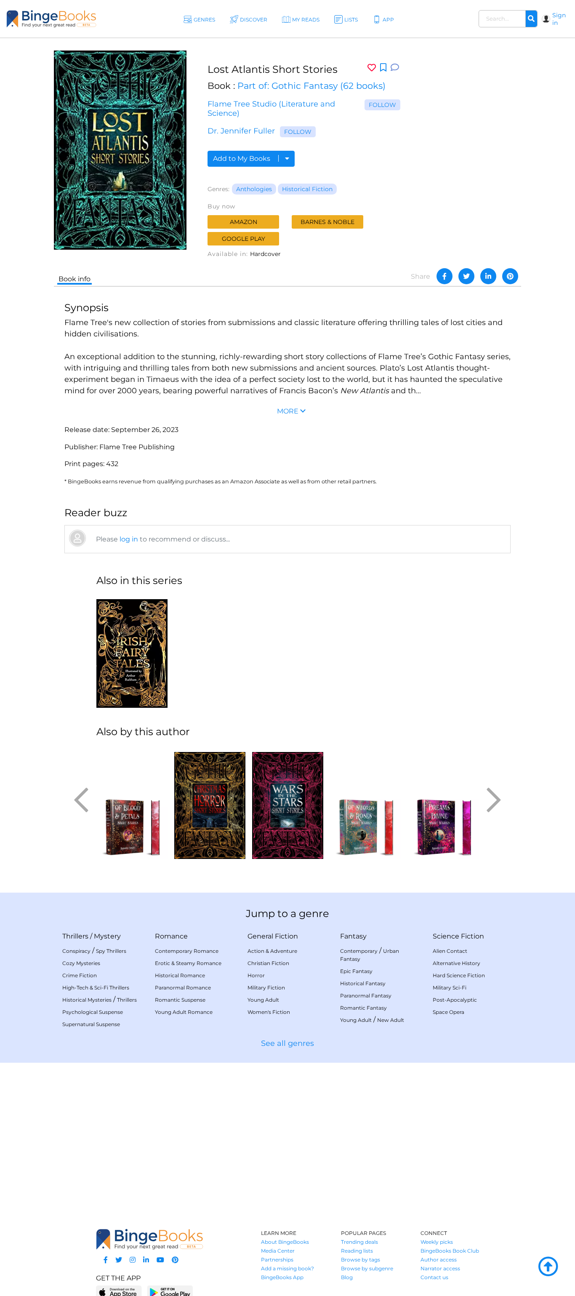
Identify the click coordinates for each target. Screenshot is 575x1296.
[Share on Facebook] (445, 276)
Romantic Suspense (180, 1000)
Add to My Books (242, 159)
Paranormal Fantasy (365, 995)
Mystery (107, 936)
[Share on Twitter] (466, 276)
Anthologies (254, 189)
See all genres (287, 1043)
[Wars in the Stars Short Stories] (287, 802)
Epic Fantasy (356, 971)
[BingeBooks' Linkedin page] (146, 1260)
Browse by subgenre (367, 1268)
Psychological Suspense (92, 1012)
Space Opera (448, 1012)
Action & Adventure (272, 951)
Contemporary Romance (186, 951)
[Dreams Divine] (443, 802)
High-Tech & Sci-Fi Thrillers (95, 987)
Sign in (559, 19)
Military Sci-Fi (449, 987)
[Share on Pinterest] (510, 276)
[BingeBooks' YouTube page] (160, 1260)
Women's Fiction (269, 1012)
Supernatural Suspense (91, 1024)
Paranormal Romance (183, 987)
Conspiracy (76, 951)
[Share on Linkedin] (488, 276)
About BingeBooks (285, 1242)
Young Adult (263, 1000)
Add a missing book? (287, 1268)
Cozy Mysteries (81, 963)
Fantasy (353, 936)
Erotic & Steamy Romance (188, 963)
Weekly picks (437, 1242)
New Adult (390, 1020)
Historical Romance (180, 975)
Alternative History (456, 963)
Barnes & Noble (327, 222)
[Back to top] (548, 1267)
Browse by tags (360, 1259)
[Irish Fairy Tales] (132, 651)
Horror (256, 975)
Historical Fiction (307, 189)
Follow (382, 105)
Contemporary (359, 951)
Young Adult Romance (184, 1012)
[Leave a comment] (395, 67)
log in (129, 539)
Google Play (243, 239)
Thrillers (75, 936)
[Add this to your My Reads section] (383, 67)
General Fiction (273, 936)
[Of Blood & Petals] (132, 802)
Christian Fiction (268, 963)
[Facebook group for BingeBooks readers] (106, 1260)
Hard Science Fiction (459, 975)
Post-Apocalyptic (455, 1000)
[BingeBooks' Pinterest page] (175, 1260)
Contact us (434, 1277)
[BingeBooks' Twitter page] (118, 1260)
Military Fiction (266, 987)
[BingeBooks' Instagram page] (133, 1260)
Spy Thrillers (111, 951)
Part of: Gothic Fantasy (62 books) (311, 85)
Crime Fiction (79, 975)
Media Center (278, 1251)
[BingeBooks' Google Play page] (170, 1292)
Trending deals (359, 1242)
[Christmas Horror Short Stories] (209, 802)
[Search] (531, 19)
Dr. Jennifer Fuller (241, 131)
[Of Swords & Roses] (365, 802)
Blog (347, 1277)
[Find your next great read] (51, 19)
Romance (171, 936)
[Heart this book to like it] (371, 67)
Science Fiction (458, 936)
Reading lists (357, 1251)
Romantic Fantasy (363, 1008)
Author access (439, 1259)
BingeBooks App (282, 1277)
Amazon (243, 222)
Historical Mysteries (87, 1000)
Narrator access (440, 1268)
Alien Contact (450, 951)
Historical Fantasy (363, 983)
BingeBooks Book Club (450, 1251)
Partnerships (277, 1259)
